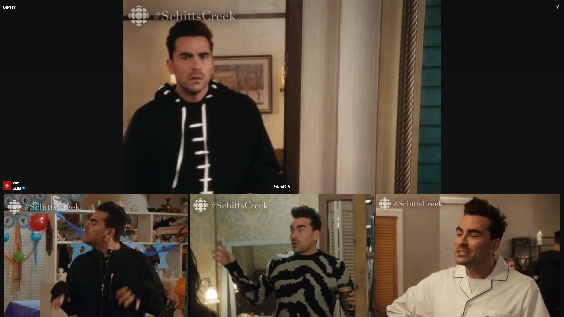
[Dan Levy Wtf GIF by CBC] (282, 158)
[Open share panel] (557, 7)
